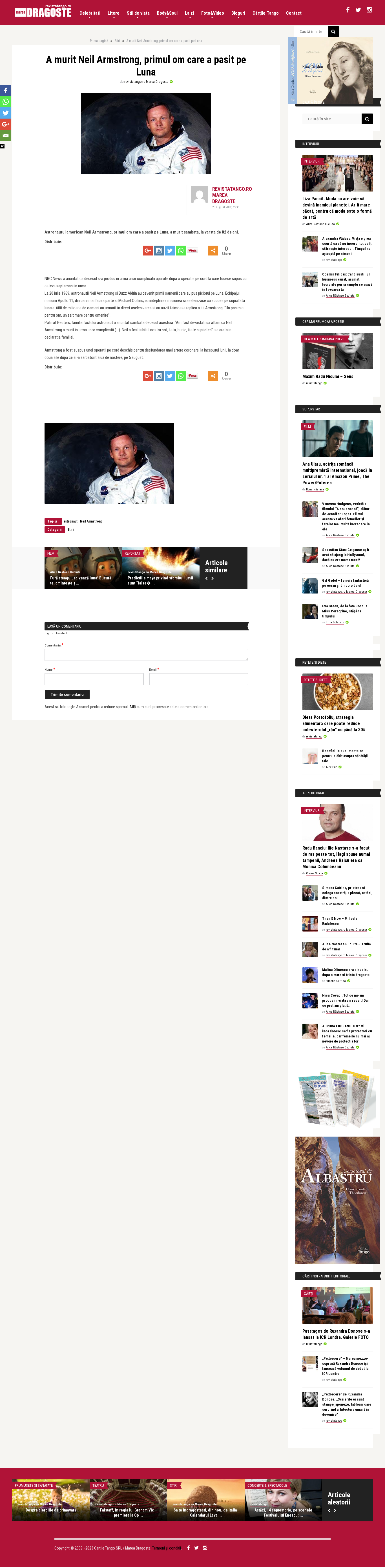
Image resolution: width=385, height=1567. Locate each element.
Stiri (117, 41)
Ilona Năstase (315, 489)
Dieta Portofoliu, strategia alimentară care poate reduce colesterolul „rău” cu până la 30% (334, 723)
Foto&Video (212, 13)
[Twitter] (170, 250)
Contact (294, 13)
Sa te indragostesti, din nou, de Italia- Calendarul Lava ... (206, 1512)
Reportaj (132, 553)
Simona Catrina (336, 981)
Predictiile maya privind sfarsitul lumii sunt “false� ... (160, 580)
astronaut (70, 521)
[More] (213, 250)
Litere (114, 13)
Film (50, 553)
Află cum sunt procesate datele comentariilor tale (169, 706)
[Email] (5, 135)
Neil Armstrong (91, 521)
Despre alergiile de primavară (51, 1510)
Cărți (308, 1294)
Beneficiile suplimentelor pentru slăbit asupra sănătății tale (345, 756)
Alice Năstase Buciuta (65, 572)
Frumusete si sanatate (34, 1485)
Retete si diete (316, 680)
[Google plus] (148, 250)
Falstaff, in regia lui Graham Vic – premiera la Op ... (128, 1512)
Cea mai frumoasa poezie (324, 339)
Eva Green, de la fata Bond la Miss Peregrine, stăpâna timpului (344, 611)
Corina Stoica (314, 873)
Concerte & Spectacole (267, 1485)
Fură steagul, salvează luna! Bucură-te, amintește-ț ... (81, 580)
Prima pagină (99, 41)
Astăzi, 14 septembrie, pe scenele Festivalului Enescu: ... (283, 1512)
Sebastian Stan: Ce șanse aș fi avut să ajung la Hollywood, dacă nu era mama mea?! (345, 555)
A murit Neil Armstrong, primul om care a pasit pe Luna (164, 41)
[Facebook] (5, 90)
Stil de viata (138, 13)
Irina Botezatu (335, 622)
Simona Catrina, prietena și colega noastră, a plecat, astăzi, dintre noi (347, 893)
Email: (154, 669)
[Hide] (2, 146)
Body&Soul (167, 13)
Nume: (50, 669)
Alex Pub (331, 767)
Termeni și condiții (166, 1548)
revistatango (334, 260)
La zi (189, 13)
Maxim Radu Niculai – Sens (327, 376)
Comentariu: (54, 645)
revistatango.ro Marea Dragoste (146, 82)
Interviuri (312, 161)
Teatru (98, 1485)
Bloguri (238, 13)
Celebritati (89, 13)
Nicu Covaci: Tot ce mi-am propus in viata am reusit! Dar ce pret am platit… (345, 1000)
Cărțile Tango (266, 13)
